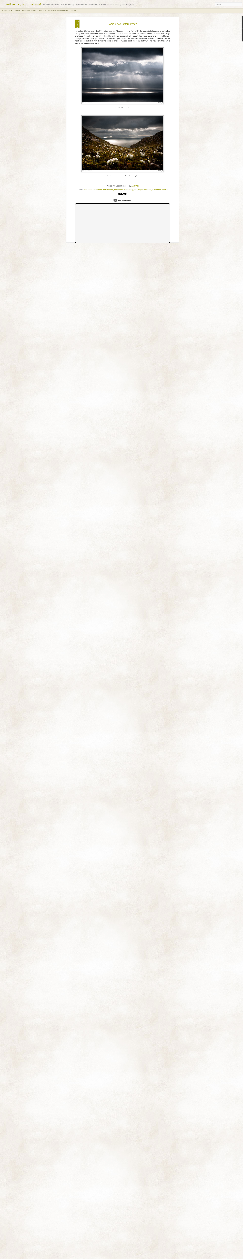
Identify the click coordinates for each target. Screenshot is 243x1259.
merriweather (108, 189)
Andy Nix (135, 185)
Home (17, 10)
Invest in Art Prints (38, 10)
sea (135, 189)
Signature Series (144, 189)
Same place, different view (122, 24)
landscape (98, 189)
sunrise (165, 189)
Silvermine (156, 189)
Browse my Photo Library (58, 10)
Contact (73, 10)
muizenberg (128, 189)
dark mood (88, 189)
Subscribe (26, 10)
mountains (118, 189)
